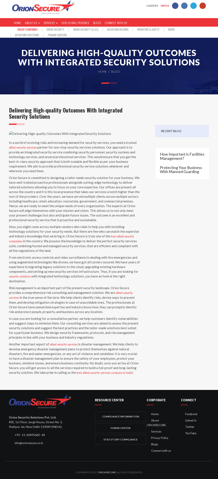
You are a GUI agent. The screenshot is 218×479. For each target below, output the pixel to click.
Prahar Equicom (57, 35)
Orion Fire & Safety (148, 29)
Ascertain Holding (117, 29)
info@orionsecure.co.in (28, 443)
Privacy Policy (159, 438)
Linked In (190, 420)
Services (156, 431)
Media (165, 5)
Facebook (191, 414)
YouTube (190, 433)
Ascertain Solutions (27, 35)
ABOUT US (31, 22)
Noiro (171, 29)
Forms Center (120, 428)
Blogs (97, 22)
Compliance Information (120, 416)
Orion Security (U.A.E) (85, 29)
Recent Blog (171, 131)
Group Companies (27, 29)
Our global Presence (75, 22)
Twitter (189, 427)
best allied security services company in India (104, 372)
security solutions (20, 276)
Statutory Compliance (120, 439)
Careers (152, 5)
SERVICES (50, 22)
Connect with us (116, 22)
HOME (17, 22)
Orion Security (55, 29)
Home (102, 71)
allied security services (23, 147)
